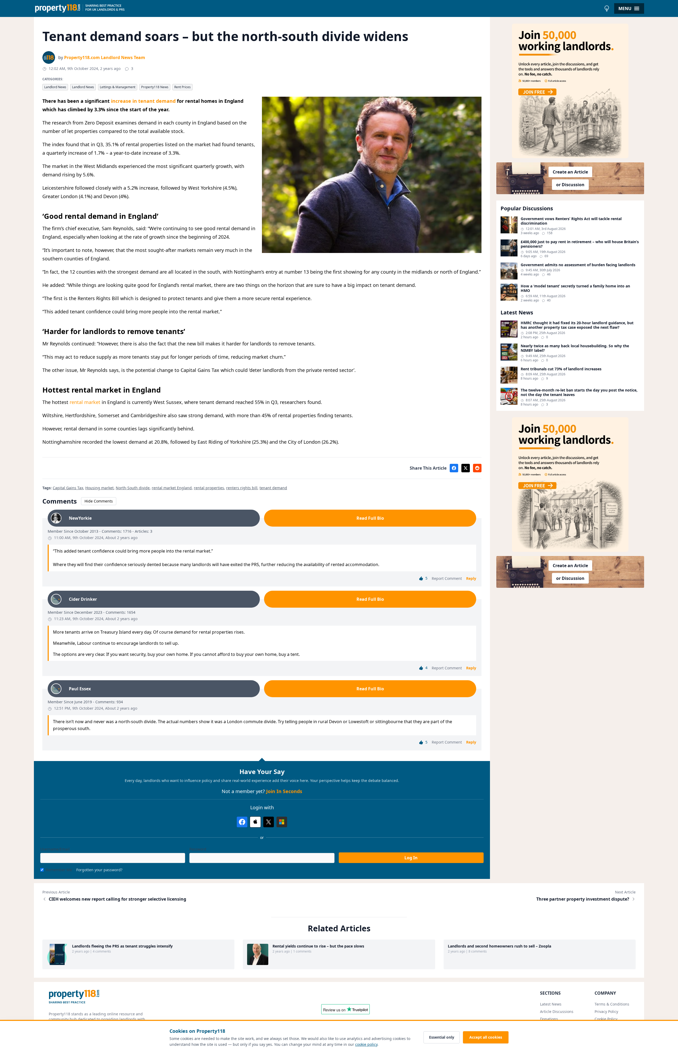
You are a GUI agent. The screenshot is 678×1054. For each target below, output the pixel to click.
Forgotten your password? (99, 869)
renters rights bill (241, 487)
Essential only (441, 1037)
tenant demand (273, 487)
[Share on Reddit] (477, 468)
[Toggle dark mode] (606, 8)
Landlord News (55, 87)
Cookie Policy (606, 1018)
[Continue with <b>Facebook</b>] (242, 822)
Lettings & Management (117, 87)
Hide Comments (98, 501)
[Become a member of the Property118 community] (570, 91)
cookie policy (366, 1044)
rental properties (209, 487)
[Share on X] (465, 468)
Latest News (550, 1004)
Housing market (99, 487)
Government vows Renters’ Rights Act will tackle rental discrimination (571, 221)
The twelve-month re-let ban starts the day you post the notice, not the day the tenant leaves (579, 392)
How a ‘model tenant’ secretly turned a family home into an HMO (575, 288)
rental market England (172, 487)
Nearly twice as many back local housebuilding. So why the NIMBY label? (575, 348)
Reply (471, 578)
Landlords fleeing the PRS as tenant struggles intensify (122, 946)
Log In (411, 858)
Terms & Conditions (612, 1004)
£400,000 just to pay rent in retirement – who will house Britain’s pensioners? (580, 244)
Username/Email (55, 849)
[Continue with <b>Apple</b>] (255, 822)
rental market (85, 402)
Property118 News (154, 87)
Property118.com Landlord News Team (104, 57)
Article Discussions (556, 1011)
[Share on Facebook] (454, 468)
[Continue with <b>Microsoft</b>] (281, 822)
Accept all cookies (485, 1037)
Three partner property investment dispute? (582, 899)
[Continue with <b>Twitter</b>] (268, 822)
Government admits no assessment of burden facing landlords (578, 265)
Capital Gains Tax (68, 487)
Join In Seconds (284, 791)
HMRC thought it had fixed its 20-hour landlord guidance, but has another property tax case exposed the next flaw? (577, 325)
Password (197, 849)
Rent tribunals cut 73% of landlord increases (561, 369)
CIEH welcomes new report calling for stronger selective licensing (117, 899)
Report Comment (447, 578)
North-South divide (133, 487)
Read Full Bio (370, 518)
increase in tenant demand (143, 101)
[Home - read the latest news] (317, 8)
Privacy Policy (606, 1011)
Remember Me (59, 869)
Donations (549, 1018)
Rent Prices (182, 87)
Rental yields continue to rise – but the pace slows (318, 946)
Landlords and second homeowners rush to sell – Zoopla (499, 946)
